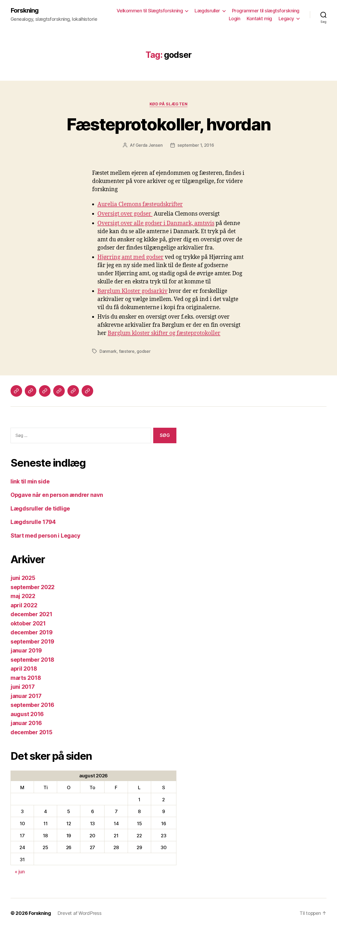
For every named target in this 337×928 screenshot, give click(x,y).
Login (234, 18)
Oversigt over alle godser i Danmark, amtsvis (155, 223)
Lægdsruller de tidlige (40, 508)
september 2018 (32, 659)
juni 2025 (23, 578)
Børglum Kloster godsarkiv (132, 291)
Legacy (286, 18)
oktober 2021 (28, 623)
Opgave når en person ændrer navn (57, 495)
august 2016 (27, 714)
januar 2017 (26, 696)
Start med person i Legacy (45, 535)
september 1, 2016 (195, 145)
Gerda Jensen (149, 145)
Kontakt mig (259, 18)
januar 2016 (26, 723)
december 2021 (31, 614)
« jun (20, 871)
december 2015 (31, 732)
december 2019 (32, 632)
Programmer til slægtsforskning (265, 10)
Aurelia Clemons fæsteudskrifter (140, 204)
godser (143, 351)
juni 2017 (23, 687)
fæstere (127, 351)
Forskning (24, 10)
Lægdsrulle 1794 (33, 522)
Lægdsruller (207, 10)
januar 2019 (26, 650)
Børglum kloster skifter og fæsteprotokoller (164, 333)
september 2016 (32, 705)
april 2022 (24, 605)
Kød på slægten (169, 104)
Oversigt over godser (124, 213)
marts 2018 (26, 678)
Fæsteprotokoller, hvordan (169, 124)
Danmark (108, 351)
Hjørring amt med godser (130, 257)
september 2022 (32, 587)
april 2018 (24, 668)
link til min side (30, 481)
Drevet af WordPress (79, 913)
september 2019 (32, 641)
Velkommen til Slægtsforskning (150, 10)
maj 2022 (23, 596)
